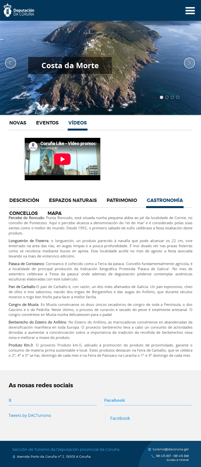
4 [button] (178, 98)
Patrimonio (122, 200)
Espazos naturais (73, 200)
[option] (100, 68)
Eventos (47, 123)
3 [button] (173, 98)
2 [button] (167, 98)
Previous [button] (7, 63)
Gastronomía (165, 200)
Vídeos (77, 123)
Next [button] (186, 63)
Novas (17, 123)
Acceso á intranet (177, 460)
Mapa (55, 213)
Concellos (23, 213)
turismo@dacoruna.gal (171, 449)
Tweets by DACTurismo (30, 415)
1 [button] (162, 98)
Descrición (24, 200)
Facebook (120, 418)
